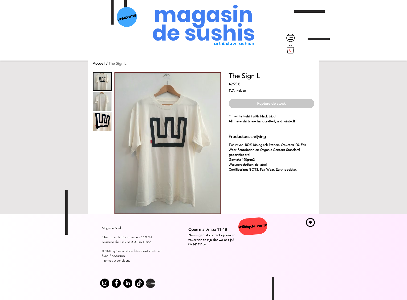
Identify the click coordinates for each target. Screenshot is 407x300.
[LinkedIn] (127, 283)
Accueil (99, 63)
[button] (290, 49)
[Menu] (290, 38)
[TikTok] (139, 283)
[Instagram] (104, 283)
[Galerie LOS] (116, 283)
